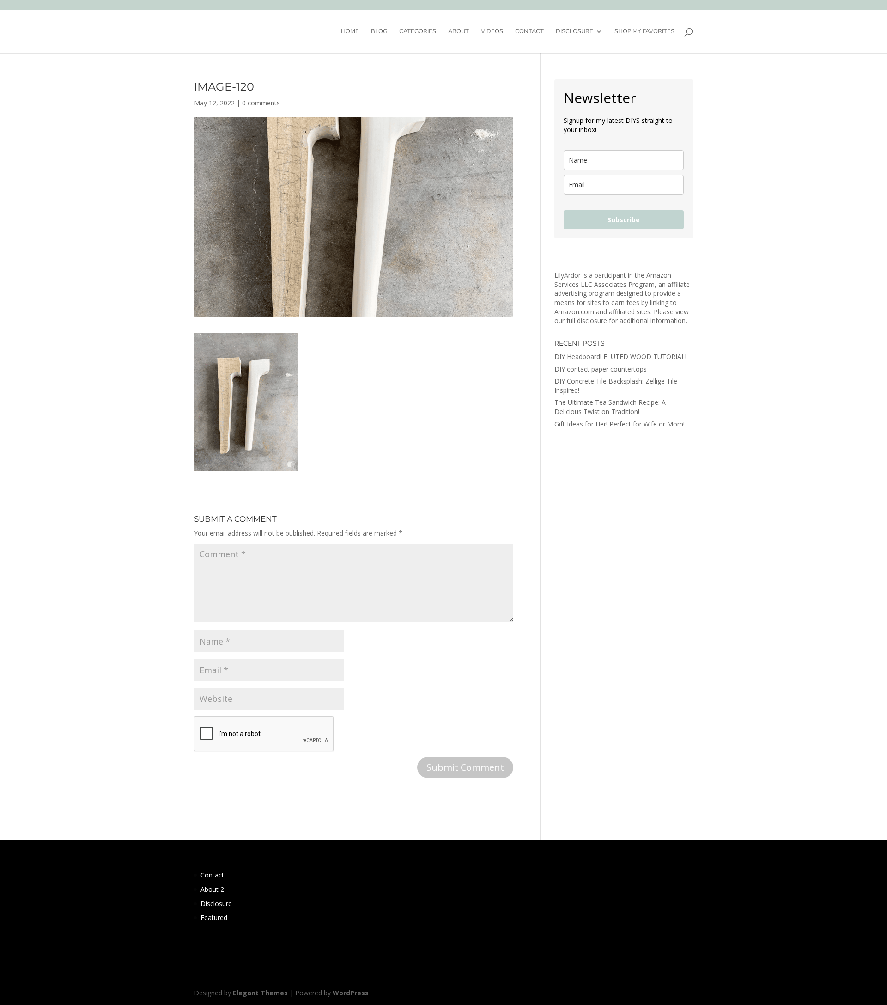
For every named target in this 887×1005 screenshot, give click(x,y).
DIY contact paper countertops (600, 369)
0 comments (261, 102)
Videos (492, 32)
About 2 (212, 889)
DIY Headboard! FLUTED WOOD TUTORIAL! (620, 356)
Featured (213, 917)
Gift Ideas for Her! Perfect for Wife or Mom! (619, 424)
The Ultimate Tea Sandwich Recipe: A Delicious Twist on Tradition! (610, 407)
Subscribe (624, 219)
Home (350, 32)
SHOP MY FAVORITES (644, 32)
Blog (379, 32)
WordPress (351, 992)
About (458, 32)
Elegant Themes (260, 992)
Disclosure (574, 32)
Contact (529, 32)
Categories (417, 32)
